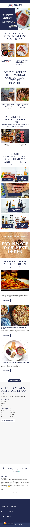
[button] (14, 492)
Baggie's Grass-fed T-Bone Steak (22, 61)
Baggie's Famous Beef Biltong (8, 105)
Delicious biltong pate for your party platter (15, 362)
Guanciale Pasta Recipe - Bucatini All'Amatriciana (11, 293)
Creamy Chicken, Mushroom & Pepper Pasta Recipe (13, 328)
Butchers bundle (6, 60)
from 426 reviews (14, 471)
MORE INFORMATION (7, 420)
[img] (15, 470)
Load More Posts (15, 380)
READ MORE (6, 300)
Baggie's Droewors (22, 104)
